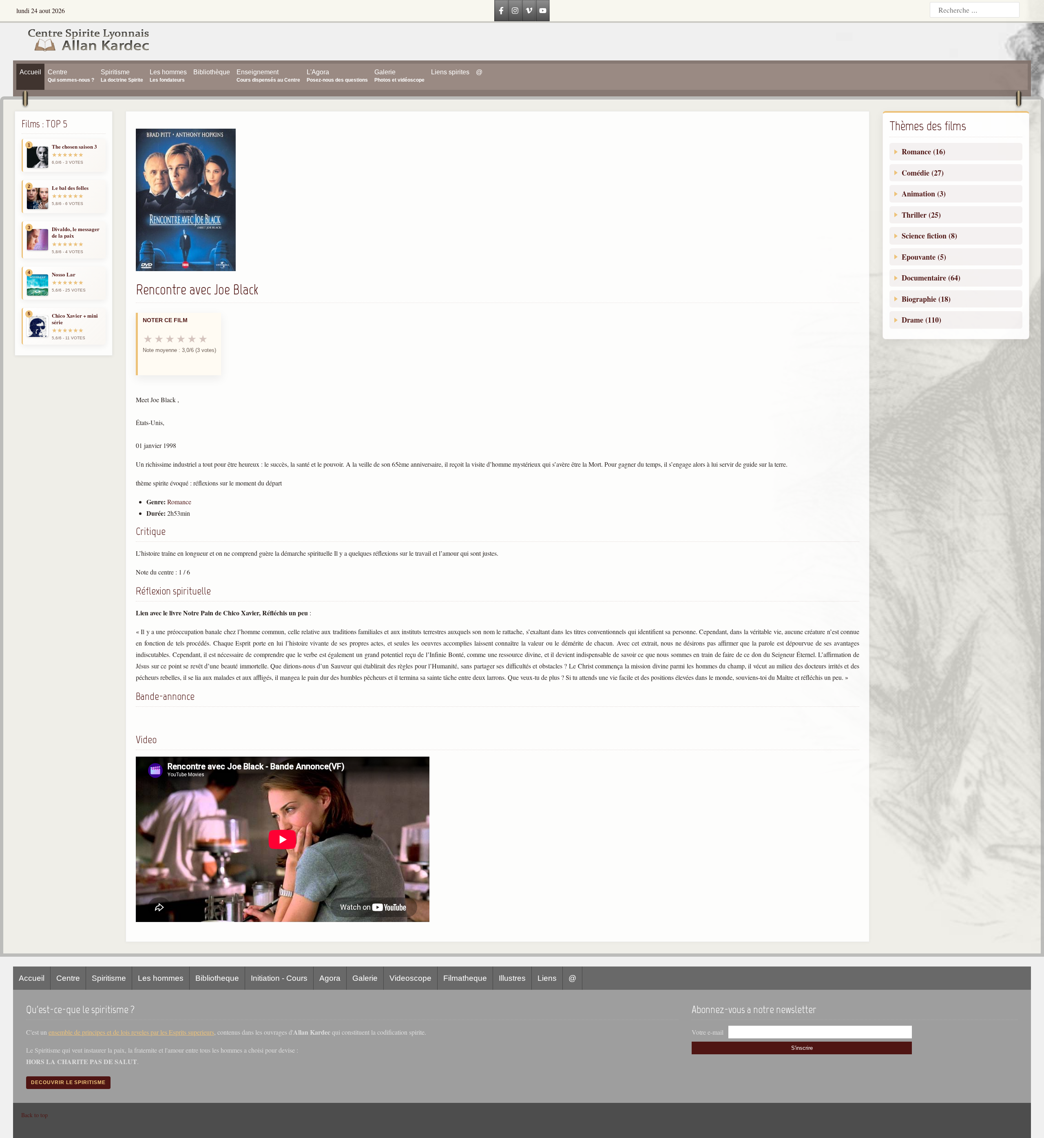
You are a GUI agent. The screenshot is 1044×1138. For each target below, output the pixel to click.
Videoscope (410, 978)
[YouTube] (543, 10)
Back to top (34, 1115)
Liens (547, 978)
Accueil (31, 978)
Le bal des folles (70, 188)
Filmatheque (465, 978)
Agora (330, 978)
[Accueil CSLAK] (81, 42)
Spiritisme (109, 978)
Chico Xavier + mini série (75, 319)
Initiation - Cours (279, 978)
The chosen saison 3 (74, 146)
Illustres (512, 978)
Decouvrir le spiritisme (68, 1082)
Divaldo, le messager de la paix (76, 232)
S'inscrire (802, 1048)
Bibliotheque (217, 978)
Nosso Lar (63, 274)
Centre (68, 978)
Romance (179, 501)
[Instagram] (515, 10)
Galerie (365, 978)
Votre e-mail (707, 1032)
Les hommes (161, 978)
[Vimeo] (529, 10)
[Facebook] (501, 10)
